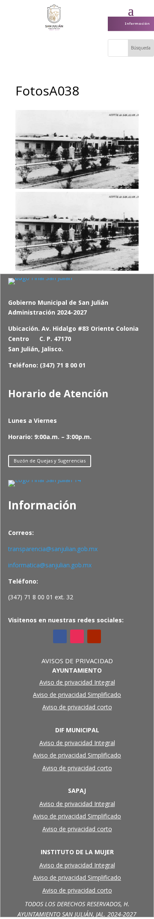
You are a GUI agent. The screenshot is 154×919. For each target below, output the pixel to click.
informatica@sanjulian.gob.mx (50, 565)
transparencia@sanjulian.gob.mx (53, 549)
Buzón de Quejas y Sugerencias (50, 460)
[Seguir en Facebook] (60, 636)
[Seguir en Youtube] (94, 636)
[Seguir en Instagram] (77, 636)
